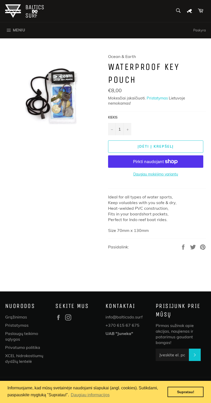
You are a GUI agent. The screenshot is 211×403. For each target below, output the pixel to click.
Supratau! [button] (185, 392)
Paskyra (199, 30)
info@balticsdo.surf (124, 317)
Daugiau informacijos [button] (90, 395)
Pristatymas (157, 98)
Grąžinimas (16, 317)
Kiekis (113, 117)
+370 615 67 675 (122, 325)
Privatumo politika (22, 347)
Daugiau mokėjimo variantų (155, 174)
